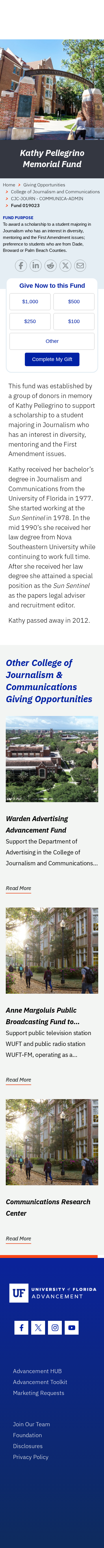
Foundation (27, 1435)
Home (9, 185)
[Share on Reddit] (51, 267)
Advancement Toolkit (40, 1382)
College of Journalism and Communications (55, 191)
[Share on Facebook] (22, 267)
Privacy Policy (31, 1457)
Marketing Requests (38, 1393)
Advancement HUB (37, 1371)
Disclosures (28, 1446)
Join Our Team (31, 1424)
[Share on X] (67, 267)
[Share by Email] (81, 267)
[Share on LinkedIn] (37, 267)
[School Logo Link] (48, 1293)
